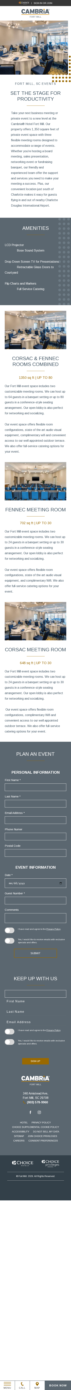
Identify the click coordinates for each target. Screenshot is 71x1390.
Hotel (24, 1122)
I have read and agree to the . (39, 929)
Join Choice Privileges (42, 1136)
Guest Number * (15, 893)
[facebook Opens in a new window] (30, 1112)
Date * (9, 875)
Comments (12, 909)
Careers (19, 1140)
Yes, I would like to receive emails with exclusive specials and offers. (41, 941)
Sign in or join (43, 3)
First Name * (13, 780)
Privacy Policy (53, 929)
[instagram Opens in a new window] (39, 1112)
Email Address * (15, 812)
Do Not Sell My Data (46, 1131)
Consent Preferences (43, 1140)
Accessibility (20, 1131)
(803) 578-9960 (37, 1102)
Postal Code (12, 845)
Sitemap (19, 1136)
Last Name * (13, 796)
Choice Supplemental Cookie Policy (35, 1127)
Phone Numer (13, 829)
